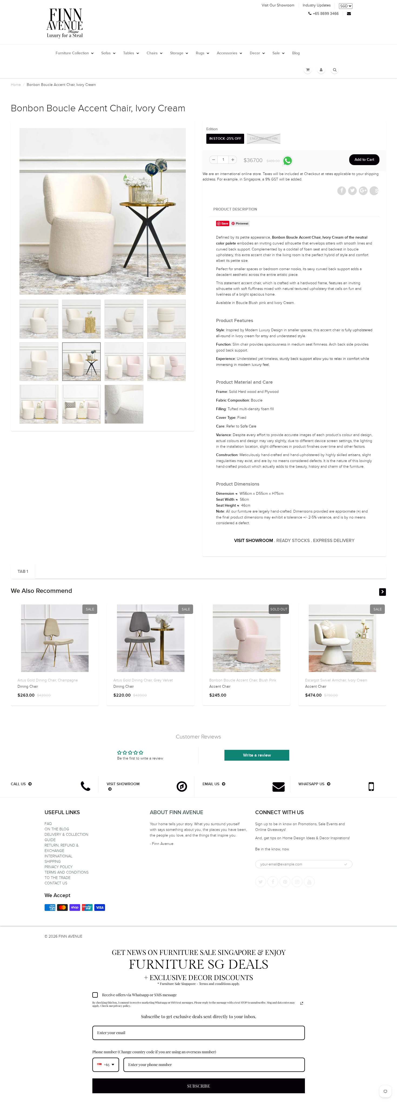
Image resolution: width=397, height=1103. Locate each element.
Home (16, 84)
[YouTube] (309, 881)
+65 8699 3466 (326, 14)
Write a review (257, 755)
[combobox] (105, 1065)
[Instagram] (297, 881)
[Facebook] (272, 881)
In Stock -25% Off (225, 139)
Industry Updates (317, 5)
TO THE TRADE (57, 877)
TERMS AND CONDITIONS (67, 872)
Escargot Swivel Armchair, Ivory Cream (336, 680)
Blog (296, 53)
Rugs (200, 53)
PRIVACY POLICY (59, 867)
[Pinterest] (285, 881)
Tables (128, 53)
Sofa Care (248, 426)
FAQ (48, 823)
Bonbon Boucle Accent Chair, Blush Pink (242, 680)
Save (376, 190)
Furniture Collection (72, 53)
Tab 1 (23, 571)
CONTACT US (56, 883)
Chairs (152, 53)
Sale (276, 53)
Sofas (106, 53)
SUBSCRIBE (198, 1086)
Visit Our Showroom (278, 5)
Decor (255, 53)
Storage (176, 53)
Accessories (227, 53)
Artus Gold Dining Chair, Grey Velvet (143, 680)
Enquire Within (263, 139)
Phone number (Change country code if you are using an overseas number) (154, 1051)
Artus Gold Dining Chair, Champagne (48, 680)
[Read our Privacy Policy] (301, 1003)
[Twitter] (260, 881)
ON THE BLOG (57, 829)
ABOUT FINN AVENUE (176, 812)
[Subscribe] (346, 864)
